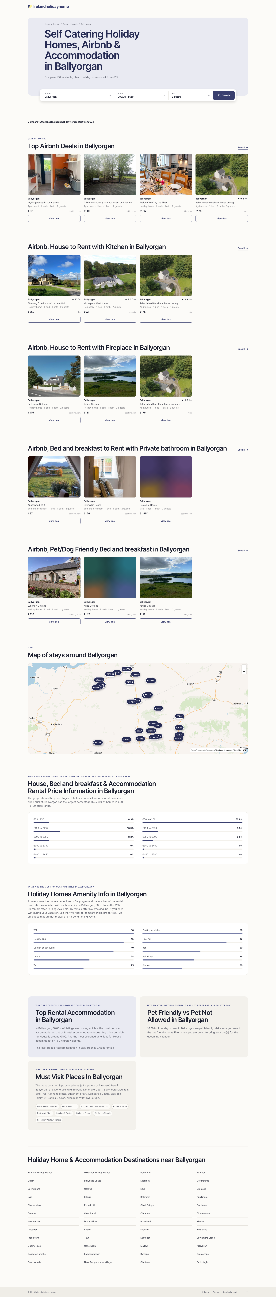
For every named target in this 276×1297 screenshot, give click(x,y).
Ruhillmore (202, 1197)
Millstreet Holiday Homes (97, 1172)
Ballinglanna (34, 1188)
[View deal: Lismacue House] (166, 476)
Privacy (205, 1292)
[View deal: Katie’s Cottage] (110, 376)
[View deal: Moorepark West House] (110, 275)
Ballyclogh (202, 1262)
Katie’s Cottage (92, 404)
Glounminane (203, 1213)
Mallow (144, 1245)
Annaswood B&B (36, 505)
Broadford (145, 1221)
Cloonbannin (90, 1213)
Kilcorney (145, 1180)
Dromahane (203, 1254)
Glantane (145, 1262)
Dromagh (201, 1188)
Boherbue (145, 1172)
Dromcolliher (90, 1221)
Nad (142, 1188)
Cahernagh (90, 1245)
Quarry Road (34, 1245)
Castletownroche (37, 1254)
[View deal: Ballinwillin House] (110, 476)
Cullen (31, 1180)
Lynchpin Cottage (37, 605)
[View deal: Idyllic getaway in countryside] (54, 174)
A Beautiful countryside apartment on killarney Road (111, 202)
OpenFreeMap (197, 750)
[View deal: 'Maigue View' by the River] (166, 174)
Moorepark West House (96, 303)
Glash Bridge (147, 1205)
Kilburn (87, 1197)
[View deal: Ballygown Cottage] (54, 376)
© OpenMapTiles (211, 750)
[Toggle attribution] (244, 750)
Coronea (32, 1213)
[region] (138, 708)
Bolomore (145, 1197)
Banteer (201, 1172)
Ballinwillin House (92, 505)
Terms (216, 1292)
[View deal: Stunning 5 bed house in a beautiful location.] (54, 275)
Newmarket (34, 1221)
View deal (54, 218)
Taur (86, 1237)
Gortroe (88, 1188)
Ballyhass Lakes (92, 1180)
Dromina (144, 1229)
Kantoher (145, 1237)
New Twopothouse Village (98, 1262)
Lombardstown (92, 1254)
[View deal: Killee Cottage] (110, 577)
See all (243, 147)
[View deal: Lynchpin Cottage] (54, 577)
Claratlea (145, 1213)
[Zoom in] (244, 667)
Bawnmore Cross (206, 1237)
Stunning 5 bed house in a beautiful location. (51, 303)
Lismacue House (148, 505)
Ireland (56, 24)
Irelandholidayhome (51, 6)
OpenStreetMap (235, 750)
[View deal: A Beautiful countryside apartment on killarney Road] (110, 174)
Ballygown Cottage (38, 404)
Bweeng (144, 1254)
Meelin (200, 1221)
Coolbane (202, 1205)
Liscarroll (32, 1229)
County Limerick (70, 24)
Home (47, 24)
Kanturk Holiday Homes (40, 1172)
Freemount (33, 1237)
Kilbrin (87, 1229)
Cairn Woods (34, 1262)
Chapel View (34, 1205)
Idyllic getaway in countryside (43, 202)
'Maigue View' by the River (153, 202)
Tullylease (202, 1229)
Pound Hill (89, 1205)
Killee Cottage (91, 605)
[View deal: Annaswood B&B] (54, 476)
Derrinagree (203, 1180)
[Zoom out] (244, 671)
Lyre (30, 1197)
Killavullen (202, 1245)
